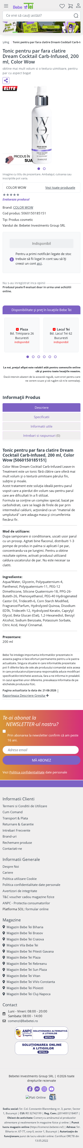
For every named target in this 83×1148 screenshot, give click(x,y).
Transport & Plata (15, 818)
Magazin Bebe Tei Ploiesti (25, 988)
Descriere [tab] (42, 407)
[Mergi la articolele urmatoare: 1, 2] (27, 356)
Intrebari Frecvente (16, 830)
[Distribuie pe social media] (6, 80)
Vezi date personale (35, 772)
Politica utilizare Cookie (20, 878)
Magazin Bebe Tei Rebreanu (27, 963)
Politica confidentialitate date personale (31, 884)
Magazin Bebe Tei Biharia (25, 927)
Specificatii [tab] (41, 417)
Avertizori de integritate (20, 891)
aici (39, 263)
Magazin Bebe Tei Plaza (23, 957)
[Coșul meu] (70, 6)
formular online (37, 909)
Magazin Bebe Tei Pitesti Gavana (30, 951)
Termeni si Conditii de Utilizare (25, 806)
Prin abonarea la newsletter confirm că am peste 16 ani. (42, 737)
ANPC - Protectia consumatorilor (26, 903)
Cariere (8, 872)
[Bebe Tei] (23, 6)
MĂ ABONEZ (41, 760)
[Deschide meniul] (6, 6)
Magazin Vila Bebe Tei (22, 945)
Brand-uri (10, 836)
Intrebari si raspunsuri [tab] (41, 435)
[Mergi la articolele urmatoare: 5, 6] (39, 356)
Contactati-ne (12, 848)
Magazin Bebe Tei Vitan (23, 976)
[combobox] (41, 15)
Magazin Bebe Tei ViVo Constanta (31, 982)
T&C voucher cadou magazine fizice (28, 897)
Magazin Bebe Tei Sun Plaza (27, 969)
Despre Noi (11, 866)
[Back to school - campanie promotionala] (41, 27)
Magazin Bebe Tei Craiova (25, 939)
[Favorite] (62, 6)
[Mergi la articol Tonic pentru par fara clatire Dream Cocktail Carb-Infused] (39, 168)
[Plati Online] (36, 1097)
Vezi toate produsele (60, 187)
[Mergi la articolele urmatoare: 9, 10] (50, 356)
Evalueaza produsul (16, 199)
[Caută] (76, 15)
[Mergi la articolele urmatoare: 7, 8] (44, 356)
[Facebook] (30, 1089)
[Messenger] (37, 1089)
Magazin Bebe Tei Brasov (25, 933)
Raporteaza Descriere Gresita (24, 695)
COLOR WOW (23, 207)
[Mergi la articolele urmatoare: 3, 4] (33, 356)
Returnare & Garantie (18, 824)
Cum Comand (13, 812)
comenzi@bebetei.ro (23, 1021)
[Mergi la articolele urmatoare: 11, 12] (55, 356)
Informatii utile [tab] (41, 426)
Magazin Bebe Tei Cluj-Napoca (28, 994)
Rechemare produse (17, 842)
